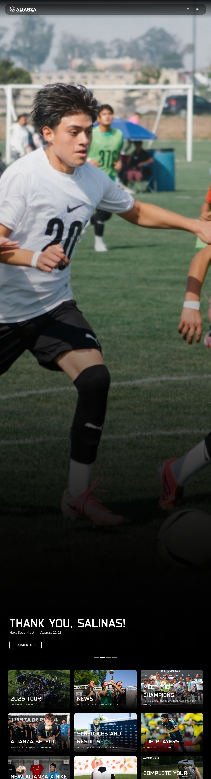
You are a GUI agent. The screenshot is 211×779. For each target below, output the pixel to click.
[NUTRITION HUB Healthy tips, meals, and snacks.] (105, 775)
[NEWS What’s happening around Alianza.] (105, 689)
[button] (188, 9)
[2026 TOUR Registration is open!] (39, 689)
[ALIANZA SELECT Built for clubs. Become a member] (39, 732)
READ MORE (23, 645)
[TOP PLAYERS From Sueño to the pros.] (172, 732)
